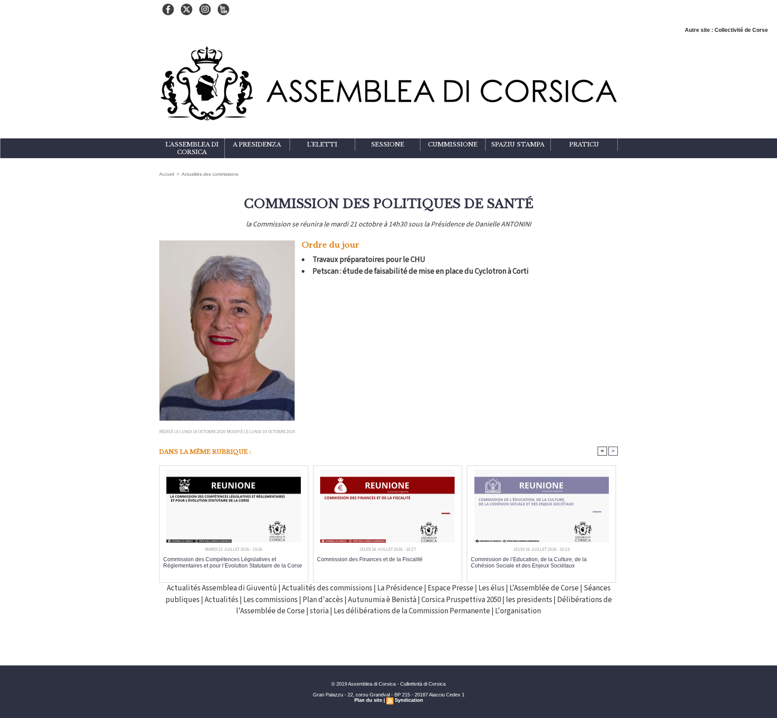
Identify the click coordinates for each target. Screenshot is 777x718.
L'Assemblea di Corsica (192, 148)
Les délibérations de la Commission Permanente (412, 611)
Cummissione (453, 144)
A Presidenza (257, 144)
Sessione (387, 144)
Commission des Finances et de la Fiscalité (370, 559)
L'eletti (322, 144)
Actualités (221, 599)
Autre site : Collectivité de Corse (726, 30)
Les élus (491, 588)
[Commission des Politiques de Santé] (227, 243)
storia (319, 611)
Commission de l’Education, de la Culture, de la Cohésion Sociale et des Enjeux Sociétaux (529, 562)
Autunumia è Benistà (383, 599)
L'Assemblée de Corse (544, 588)
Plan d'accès (323, 599)
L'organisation (518, 611)
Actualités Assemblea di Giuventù (222, 588)
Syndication (409, 700)
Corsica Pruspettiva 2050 (461, 599)
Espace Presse (450, 588)
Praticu (584, 144)
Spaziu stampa (518, 144)
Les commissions (270, 599)
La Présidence (400, 588)
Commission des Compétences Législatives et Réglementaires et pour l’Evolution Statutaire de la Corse (232, 562)
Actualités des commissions (210, 174)
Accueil (166, 174)
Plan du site (368, 700)
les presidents (530, 599)
